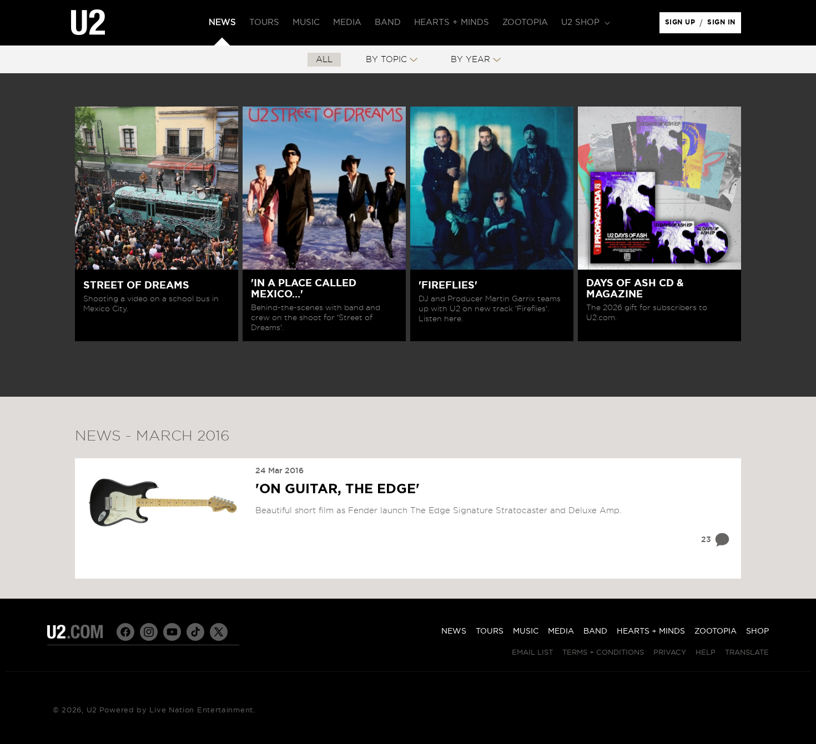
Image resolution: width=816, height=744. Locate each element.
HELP (706, 652)
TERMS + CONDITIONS (603, 652)
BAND (595, 631)
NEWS (453, 631)
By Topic (386, 59)
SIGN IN (724, 25)
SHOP (757, 631)
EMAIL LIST (532, 652)
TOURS (489, 631)
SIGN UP (682, 25)
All (324, 59)
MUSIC (525, 631)
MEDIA (561, 631)
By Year (470, 59)
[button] (584, 23)
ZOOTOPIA (715, 631)
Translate (747, 652)
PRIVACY (669, 652)
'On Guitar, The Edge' (337, 489)
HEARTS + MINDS (651, 631)
